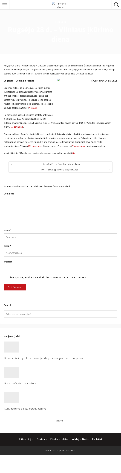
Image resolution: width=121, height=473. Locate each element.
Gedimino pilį (17, 126)
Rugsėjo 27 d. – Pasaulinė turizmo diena (61, 164)
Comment (10, 193)
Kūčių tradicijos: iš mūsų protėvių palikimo (25, 408)
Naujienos (42, 439)
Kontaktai (97, 439)
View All (59, 420)
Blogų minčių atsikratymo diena (20, 383)
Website (8, 261)
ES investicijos (26, 439)
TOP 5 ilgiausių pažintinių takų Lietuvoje (59, 169)
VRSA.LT (33, 107)
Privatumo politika (59, 439)
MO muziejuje (34, 146)
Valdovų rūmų (79, 146)
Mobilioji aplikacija (80, 439)
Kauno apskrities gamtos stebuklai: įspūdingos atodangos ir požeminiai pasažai (44, 358)
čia (73, 153)
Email (7, 245)
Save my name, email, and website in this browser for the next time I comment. (48, 277)
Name (7, 230)
